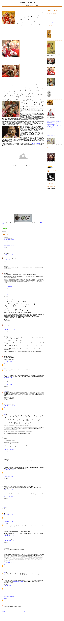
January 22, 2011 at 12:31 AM (9, 245)
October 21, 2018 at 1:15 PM (9, 596)
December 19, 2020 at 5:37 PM (9, 607)
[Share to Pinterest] (5, 231)
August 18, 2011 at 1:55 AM (8, 294)
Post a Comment (4, 609)
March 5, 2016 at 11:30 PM (8, 521)
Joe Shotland (5, 523)
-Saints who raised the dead (50, 128)
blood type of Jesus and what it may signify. (27, 225)
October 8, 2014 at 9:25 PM (8, 463)
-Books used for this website (50, 134)
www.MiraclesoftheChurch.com (50, 26)
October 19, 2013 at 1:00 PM (9, 434)
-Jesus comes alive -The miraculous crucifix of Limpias (53, 129)
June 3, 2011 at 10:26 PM (8, 269)
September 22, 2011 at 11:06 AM (9, 334)
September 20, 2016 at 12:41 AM (9, 540)
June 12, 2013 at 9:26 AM (8, 384)
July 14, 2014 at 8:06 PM (8, 457)
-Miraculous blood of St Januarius (51, 130)
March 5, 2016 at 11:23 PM (8, 514)
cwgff (4, 507)
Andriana (5, 247)
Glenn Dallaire (5, 256)
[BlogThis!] (2, 231)
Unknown (5, 363)
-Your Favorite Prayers (49, 20)
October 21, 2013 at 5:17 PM (9, 449)
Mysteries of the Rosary (50, 19)
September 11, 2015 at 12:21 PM (9, 505)
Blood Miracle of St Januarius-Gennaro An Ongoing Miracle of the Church (15, 9)
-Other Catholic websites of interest (51, 135)
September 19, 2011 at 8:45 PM (9, 329)
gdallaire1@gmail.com (51, 148)
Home (1, 8)
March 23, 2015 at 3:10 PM (8, 496)
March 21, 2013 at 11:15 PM (8, 366)
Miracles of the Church (32, 2)
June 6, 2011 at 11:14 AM (8, 286)
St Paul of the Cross (49, 18)
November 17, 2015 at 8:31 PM (9, 509)
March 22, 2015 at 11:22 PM (8, 489)
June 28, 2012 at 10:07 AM (8, 352)
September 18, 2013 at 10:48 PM (9, 412)
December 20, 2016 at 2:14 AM (9, 562)
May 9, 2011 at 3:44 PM (8, 264)
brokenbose (5, 368)
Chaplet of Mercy (49, 21)
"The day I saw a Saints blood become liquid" (35, 143)
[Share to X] (3, 231)
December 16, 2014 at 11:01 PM (9, 469)
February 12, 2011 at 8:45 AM (9, 254)
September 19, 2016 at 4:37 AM (9, 535)
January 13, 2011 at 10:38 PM (9, 239)
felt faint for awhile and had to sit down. (18, 581)
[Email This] (2, 231)
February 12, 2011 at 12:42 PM (9, 259)
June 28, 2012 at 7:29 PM (8, 361)
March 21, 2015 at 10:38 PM (8, 476)
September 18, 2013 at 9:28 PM (9, 405)
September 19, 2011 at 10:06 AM (9, 321)
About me (5, 8)
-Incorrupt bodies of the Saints (50, 127)
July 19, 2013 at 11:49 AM (8, 400)
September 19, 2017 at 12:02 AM (9, 570)
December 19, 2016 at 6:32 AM (9, 550)
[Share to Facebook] (4, 231)
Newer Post (3, 611)
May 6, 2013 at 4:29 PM (8, 377)
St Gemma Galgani (49, 16)
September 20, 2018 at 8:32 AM (9, 585)
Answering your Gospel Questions (51, 22)
